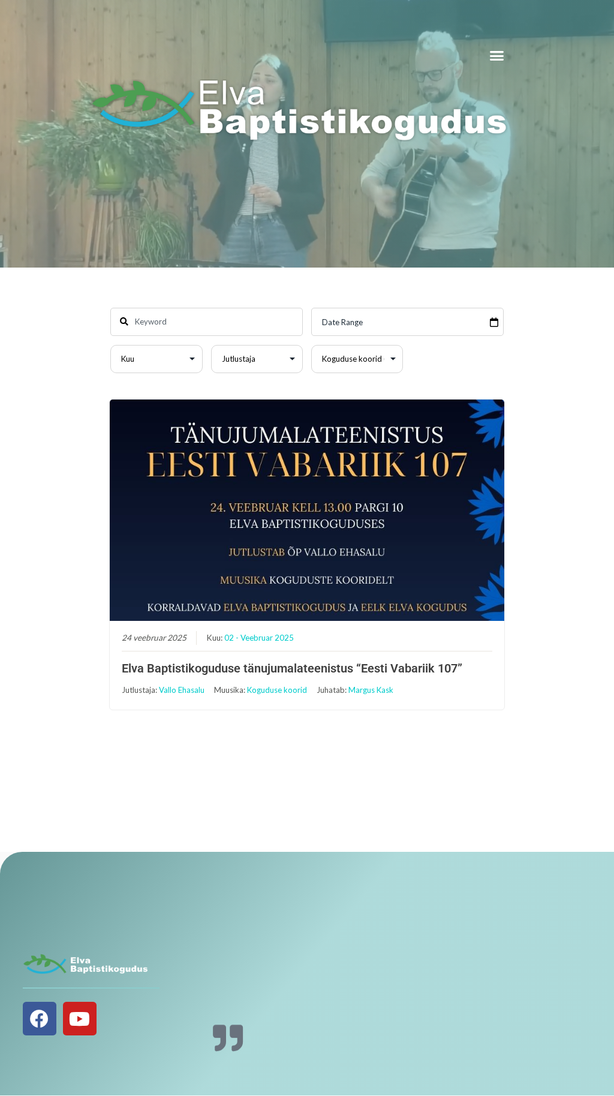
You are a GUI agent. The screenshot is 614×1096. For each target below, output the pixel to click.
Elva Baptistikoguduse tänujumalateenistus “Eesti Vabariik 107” (292, 668)
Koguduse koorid (277, 690)
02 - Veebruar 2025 (259, 637)
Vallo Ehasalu (181, 690)
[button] (497, 55)
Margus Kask (370, 690)
